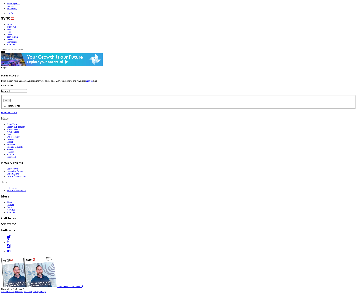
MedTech (11, 149)
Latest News (12, 169)
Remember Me (13, 106)
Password (5, 91)
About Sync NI (13, 3)
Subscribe (11, 44)
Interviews (11, 27)
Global (10, 142)
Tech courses (12, 37)
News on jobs (13, 132)
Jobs (9, 32)
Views (9, 29)
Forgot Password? (9, 112)
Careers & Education (16, 127)
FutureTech (12, 124)
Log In (10, 13)
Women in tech (13, 129)
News (9, 24)
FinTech (10, 152)
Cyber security (13, 137)
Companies (12, 42)
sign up (89, 81)
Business (11, 139)
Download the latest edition (69, 286)
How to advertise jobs (16, 190)
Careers (10, 34)
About (9, 202)
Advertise (11, 210)
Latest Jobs (11, 188)
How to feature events (16, 176)
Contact (10, 6)
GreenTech (11, 157)
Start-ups (11, 154)
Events (10, 39)
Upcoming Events (15, 171)
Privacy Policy (39, 291)
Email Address (7, 85)
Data (9, 134)
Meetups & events (15, 147)
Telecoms (11, 144)
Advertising (12, 8)
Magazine (11, 205)
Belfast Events (13, 174)
